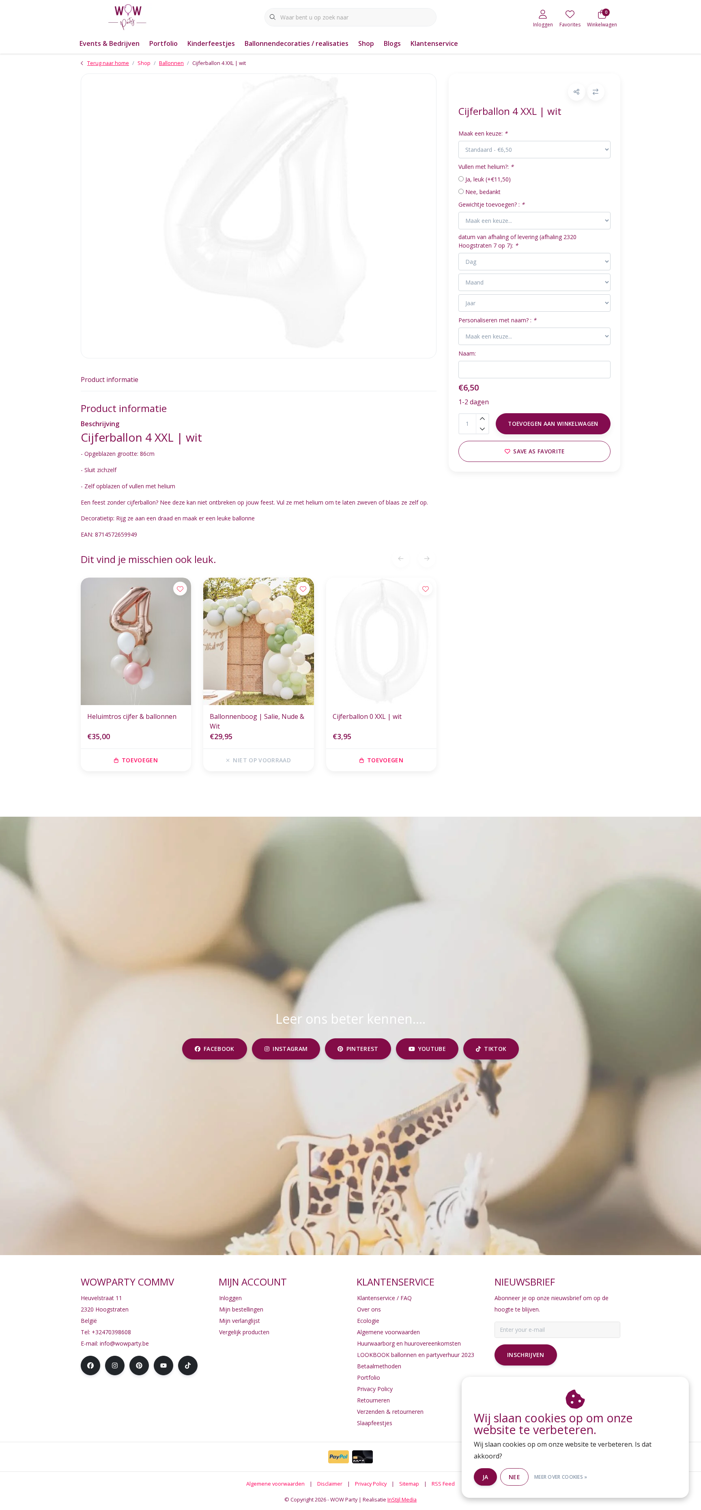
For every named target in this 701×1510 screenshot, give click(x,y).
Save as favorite (538, 451)
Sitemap (409, 1483)
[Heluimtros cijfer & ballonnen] (136, 641)
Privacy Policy (371, 1483)
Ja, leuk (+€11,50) (488, 179)
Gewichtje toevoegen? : (491, 204)
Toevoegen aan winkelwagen (553, 423)
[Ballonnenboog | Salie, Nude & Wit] (258, 641)
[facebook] (90, 1365)
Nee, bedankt (483, 192)
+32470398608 (111, 1332)
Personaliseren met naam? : (497, 320)
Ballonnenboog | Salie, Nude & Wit (257, 721)
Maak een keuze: (482, 133)
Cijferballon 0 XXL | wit (367, 716)
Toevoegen (140, 760)
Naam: (467, 353)
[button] (576, 92)
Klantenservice (434, 43)
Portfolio (163, 43)
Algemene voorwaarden (275, 1483)
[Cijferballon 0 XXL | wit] (381, 641)
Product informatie (109, 379)
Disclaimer (329, 1483)
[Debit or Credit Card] (362, 1456)
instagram (290, 1049)
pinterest (362, 1049)
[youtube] (163, 1365)
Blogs (392, 43)
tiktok (495, 1049)
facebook (219, 1049)
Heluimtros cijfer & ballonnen (131, 716)
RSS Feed (443, 1483)
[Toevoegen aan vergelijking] (595, 92)
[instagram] (115, 1365)
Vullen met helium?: (486, 166)
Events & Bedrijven (110, 43)
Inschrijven (525, 1355)
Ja (485, 1477)
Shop (366, 43)
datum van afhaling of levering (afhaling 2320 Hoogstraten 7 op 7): (517, 241)
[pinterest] (139, 1365)
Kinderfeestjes (211, 43)
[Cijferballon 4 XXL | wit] (259, 215)
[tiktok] (188, 1365)
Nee (514, 1477)
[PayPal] (338, 1456)
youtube (431, 1049)
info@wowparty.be (124, 1343)
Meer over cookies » (560, 1476)
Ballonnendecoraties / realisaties (296, 43)
